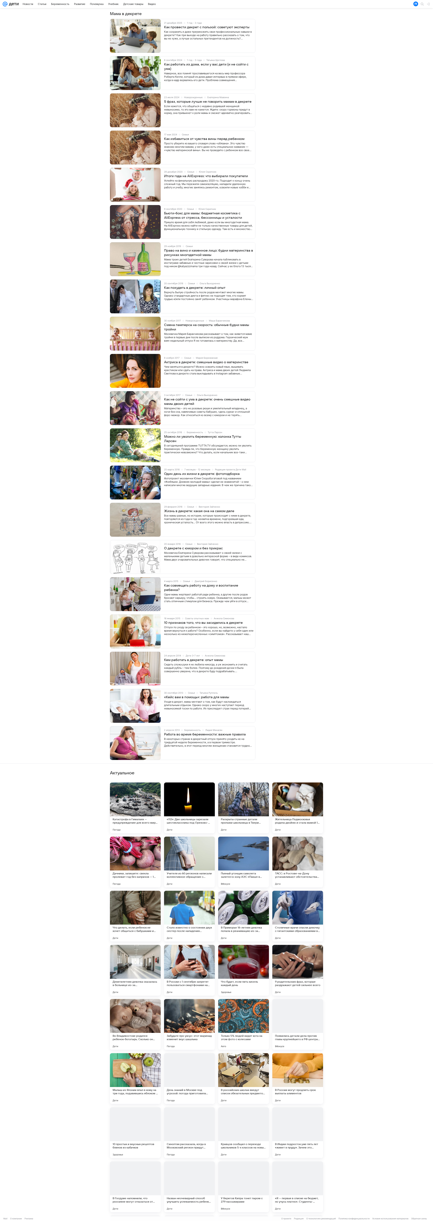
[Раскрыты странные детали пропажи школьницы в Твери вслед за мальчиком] (243, 807)
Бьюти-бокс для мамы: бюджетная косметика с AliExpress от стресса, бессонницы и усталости (203, 215)
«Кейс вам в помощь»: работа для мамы (196, 697)
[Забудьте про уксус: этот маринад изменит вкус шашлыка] (189, 1024)
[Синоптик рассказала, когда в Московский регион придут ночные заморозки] (189, 1132)
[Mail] (5, 4)
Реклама (29, 1218)
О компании (16, 1218)
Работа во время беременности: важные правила (205, 734)
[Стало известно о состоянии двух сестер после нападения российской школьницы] (189, 916)
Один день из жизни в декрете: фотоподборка (202, 474)
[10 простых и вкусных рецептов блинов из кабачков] (135, 1132)
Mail (5, 1218)
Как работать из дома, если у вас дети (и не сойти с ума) (206, 67)
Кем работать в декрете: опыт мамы (193, 660)
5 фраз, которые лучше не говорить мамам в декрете (208, 102)
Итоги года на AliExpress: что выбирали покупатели (206, 176)
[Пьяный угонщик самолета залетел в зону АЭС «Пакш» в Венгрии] (243, 862)
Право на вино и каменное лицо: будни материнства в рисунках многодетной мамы (208, 253)
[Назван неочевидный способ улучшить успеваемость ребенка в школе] (189, 1186)
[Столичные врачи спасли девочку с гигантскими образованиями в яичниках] (297, 916)
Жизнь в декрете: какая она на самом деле (199, 511)
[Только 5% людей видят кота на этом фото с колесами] (243, 1024)
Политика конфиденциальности (354, 1218)
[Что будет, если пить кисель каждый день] (243, 970)
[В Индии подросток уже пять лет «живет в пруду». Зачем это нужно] (297, 1132)
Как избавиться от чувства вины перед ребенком (204, 139)
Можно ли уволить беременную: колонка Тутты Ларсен (202, 439)
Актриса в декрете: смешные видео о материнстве (206, 362)
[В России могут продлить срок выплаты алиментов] (297, 1078)
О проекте (286, 1218)
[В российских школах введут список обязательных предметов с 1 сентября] (243, 1078)
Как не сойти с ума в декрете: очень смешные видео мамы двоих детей (207, 402)
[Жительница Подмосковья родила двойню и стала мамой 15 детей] (297, 807)
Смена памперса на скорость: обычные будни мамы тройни (206, 327)
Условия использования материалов (390, 1218)
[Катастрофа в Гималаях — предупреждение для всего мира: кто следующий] (135, 807)
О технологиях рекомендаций (321, 1218)
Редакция (299, 1218)
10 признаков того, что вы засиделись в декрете (203, 623)
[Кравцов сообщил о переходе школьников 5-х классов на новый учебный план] (243, 1132)
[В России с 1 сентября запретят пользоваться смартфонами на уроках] (189, 970)
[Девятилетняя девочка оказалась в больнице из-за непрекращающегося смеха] (135, 970)
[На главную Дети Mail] (13, 4)
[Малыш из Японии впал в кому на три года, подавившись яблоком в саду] (135, 1078)
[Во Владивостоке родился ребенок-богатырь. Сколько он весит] (135, 1024)
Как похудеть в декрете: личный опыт (194, 288)
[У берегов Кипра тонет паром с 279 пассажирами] (243, 1186)
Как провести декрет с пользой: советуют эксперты (206, 27)
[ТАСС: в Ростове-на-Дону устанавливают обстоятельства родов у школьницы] (297, 862)
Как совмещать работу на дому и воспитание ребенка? (201, 588)
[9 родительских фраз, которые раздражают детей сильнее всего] (297, 970)
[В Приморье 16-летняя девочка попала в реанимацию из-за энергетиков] (243, 916)
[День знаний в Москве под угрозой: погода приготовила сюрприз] (189, 1078)
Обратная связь (419, 1218)
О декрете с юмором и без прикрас (193, 548)
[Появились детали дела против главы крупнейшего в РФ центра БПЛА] (297, 1024)
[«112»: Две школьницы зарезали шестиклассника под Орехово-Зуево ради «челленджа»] (189, 807)
